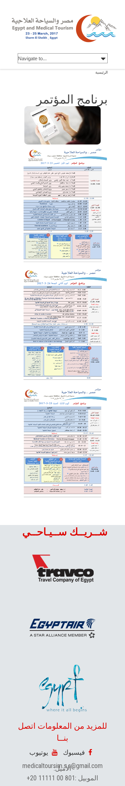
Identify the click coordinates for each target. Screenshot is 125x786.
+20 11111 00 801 (51, 778)
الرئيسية (101, 72)
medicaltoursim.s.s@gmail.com (62, 766)
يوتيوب (40, 752)
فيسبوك (75, 752)
